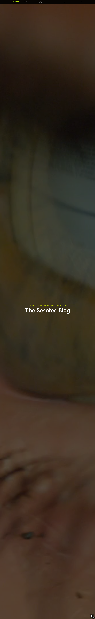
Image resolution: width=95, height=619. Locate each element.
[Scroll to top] (92, 616)
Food (25, 2)
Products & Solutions (50, 2)
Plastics (32, 2)
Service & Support (62, 2)
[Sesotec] (17, 2)
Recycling (40, 2)
